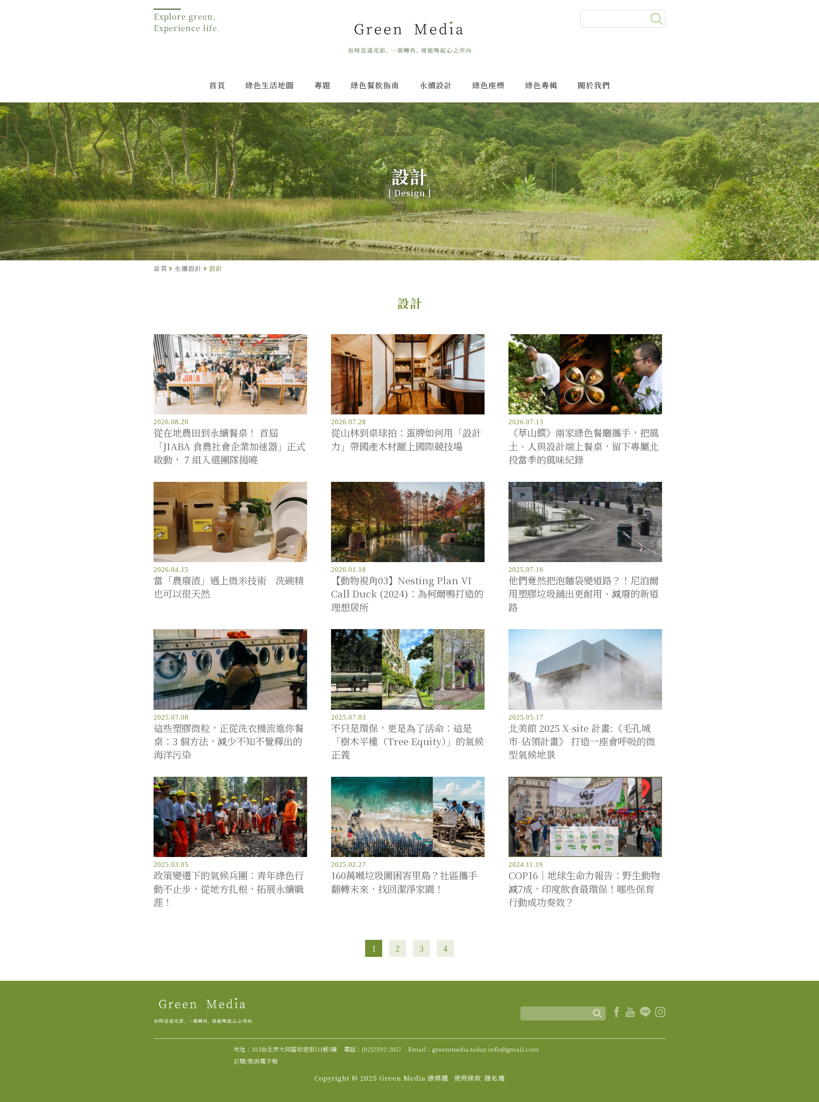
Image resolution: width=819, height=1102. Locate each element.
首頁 (217, 84)
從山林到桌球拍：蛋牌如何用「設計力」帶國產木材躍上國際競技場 (406, 439)
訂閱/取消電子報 (256, 1061)
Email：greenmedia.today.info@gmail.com (473, 1049)
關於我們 (594, 84)
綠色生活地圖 (269, 84)
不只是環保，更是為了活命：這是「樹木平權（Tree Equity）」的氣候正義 (407, 741)
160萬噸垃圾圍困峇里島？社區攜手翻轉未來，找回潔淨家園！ (404, 882)
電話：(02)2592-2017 (372, 1049)
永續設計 (436, 84)
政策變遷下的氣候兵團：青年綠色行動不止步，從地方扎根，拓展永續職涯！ (229, 889)
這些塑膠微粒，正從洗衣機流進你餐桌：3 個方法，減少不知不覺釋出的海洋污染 (229, 741)
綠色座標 (488, 84)
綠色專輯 (541, 84)
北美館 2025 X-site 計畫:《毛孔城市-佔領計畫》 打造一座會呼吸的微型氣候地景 (581, 741)
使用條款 (467, 1077)
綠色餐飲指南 (375, 84)
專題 (322, 84)
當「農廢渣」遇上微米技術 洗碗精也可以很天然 (229, 587)
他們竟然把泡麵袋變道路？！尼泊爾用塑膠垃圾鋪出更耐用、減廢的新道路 (583, 594)
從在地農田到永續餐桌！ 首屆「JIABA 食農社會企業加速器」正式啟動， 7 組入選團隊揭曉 (229, 446)
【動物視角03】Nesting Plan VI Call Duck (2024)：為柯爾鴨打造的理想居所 (407, 594)
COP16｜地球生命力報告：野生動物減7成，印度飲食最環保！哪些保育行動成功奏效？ (584, 889)
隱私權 (495, 1077)
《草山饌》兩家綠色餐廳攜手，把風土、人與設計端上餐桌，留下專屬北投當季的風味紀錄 (583, 446)
